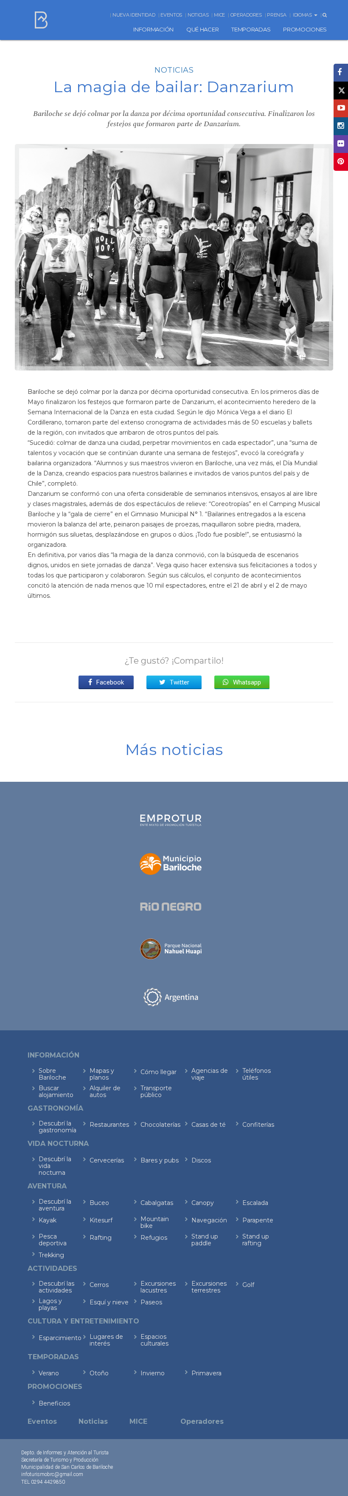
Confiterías (258, 1124)
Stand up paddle (204, 1240)
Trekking (51, 1255)
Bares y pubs (159, 1160)
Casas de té (208, 1124)
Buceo (99, 1202)
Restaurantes (109, 1124)
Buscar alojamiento (56, 1091)
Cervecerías (107, 1160)
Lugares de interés (106, 1340)
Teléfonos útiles (256, 1074)
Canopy (202, 1202)
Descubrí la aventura (55, 1205)
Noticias (198, 15)
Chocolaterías (160, 1124)
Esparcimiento (58, 1338)
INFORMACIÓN (153, 29)
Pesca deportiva (53, 1240)
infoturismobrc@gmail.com (52, 1474)
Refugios (153, 1237)
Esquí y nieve (109, 1302)
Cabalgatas (156, 1202)
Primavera (206, 1373)
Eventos (171, 15)
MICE (219, 15)
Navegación (209, 1220)
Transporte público (156, 1091)
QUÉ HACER (202, 29)
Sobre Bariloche (52, 1074)
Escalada (255, 1202)
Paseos (151, 1302)
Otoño (99, 1373)
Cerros (99, 1284)
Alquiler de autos (105, 1091)
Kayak (47, 1220)
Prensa (276, 15)
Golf (248, 1284)
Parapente (257, 1220)
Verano (49, 1373)
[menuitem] (153, 29)
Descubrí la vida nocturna (55, 1166)
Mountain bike (154, 1222)
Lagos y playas (50, 1304)
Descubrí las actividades (56, 1287)
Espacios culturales (154, 1340)
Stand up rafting (255, 1240)
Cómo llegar (158, 1072)
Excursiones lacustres (158, 1287)
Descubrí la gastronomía (57, 1127)
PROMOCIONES (305, 29)
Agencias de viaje (209, 1074)
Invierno (152, 1373)
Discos (201, 1160)
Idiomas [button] (303, 15)
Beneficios (54, 1403)
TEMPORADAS (250, 29)
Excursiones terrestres (209, 1287)
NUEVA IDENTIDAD (133, 15)
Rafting (101, 1237)
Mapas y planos (102, 1074)
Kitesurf (101, 1220)
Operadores (246, 15)
